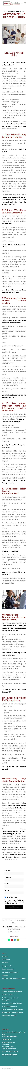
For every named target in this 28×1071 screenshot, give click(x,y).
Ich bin (7, 890)
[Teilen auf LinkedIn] (15, 940)
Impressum (5, 956)
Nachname (8, 877)
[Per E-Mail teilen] (18, 940)
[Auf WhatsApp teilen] (9, 940)
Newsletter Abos (11, 897)
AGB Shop (5, 963)
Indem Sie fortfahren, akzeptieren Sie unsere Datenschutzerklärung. (14, 901)
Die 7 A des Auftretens (8, 995)
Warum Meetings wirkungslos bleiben (12, 1012)
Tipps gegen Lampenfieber (9, 1006)
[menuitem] (24, 3)
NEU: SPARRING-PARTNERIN (10, 1052)
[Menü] (22, 3)
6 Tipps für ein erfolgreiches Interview (12, 1009)
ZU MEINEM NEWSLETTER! (9, 1055)
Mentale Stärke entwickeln (9, 1015)
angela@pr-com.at (11, 1048)
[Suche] (24, 3)
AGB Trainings (6, 959)
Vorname (7, 870)
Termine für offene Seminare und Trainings (14, 978)
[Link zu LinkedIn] (25, 1068)
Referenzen (5, 975)
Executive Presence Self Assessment (12, 991)
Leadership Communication (14, 11)
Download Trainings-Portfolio (10, 972)
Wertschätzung (14, 932)
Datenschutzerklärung (8, 969)
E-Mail (7, 883)
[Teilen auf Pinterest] (12, 940)
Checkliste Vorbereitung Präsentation (12, 1003)
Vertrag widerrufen (7, 966)
